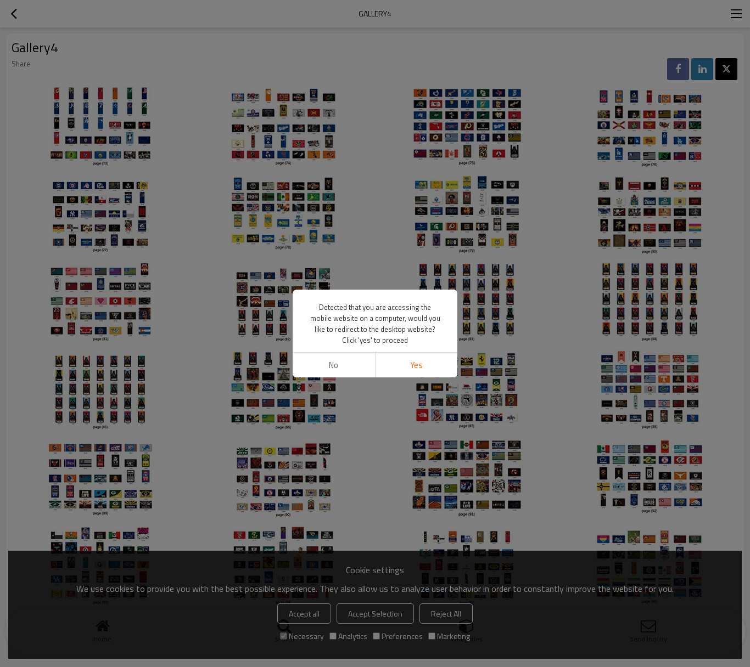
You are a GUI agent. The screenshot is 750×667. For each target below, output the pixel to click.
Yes (416, 365)
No (333, 365)
